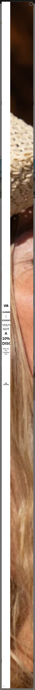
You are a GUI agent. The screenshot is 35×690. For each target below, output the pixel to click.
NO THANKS (6, 384)
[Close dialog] (31, 3)
